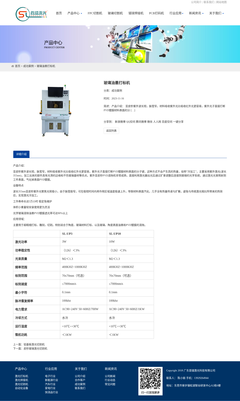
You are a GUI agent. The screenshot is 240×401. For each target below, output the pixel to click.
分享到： (109, 121)
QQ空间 (130, 121)
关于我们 (215, 13)
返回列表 (111, 130)
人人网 (157, 121)
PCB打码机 (156, 13)
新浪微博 (120, 121)
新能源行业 (51, 380)
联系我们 (80, 388)
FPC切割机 (95, 13)
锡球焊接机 (135, 13)
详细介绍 (21, 154)
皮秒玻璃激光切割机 (35, 348)
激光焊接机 (21, 380)
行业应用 (176, 13)
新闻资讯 (195, 13)
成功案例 (28, 66)
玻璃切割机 (115, 13)
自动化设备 (21, 388)
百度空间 (167, 121)
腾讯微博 (141, 121)
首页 (59, 13)
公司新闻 (110, 376)
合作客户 (80, 380)
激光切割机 (21, 384)
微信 (149, 121)
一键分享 (178, 121)
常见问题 (110, 384)
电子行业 (50, 376)
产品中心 (74, 13)
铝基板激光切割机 (34, 344)
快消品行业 (51, 392)
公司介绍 (80, 376)
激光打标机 (21, 376)
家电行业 (50, 388)
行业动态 (110, 380)
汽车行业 (50, 384)
